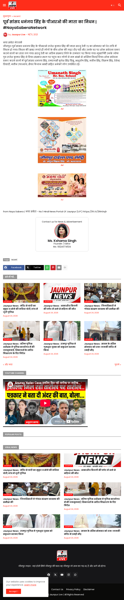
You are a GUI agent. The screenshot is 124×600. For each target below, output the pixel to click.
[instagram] (68, 574)
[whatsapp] (75, 574)
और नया (8, 364)
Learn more (30, 584)
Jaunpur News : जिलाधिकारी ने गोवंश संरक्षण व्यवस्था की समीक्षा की (101, 307)
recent (17, 16)
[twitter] (55, 574)
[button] (4, 5)
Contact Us (57, 589)
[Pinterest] (53, 267)
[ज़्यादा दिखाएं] (64, 267)
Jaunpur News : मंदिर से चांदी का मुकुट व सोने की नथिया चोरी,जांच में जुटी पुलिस (20, 309)
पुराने (117, 364)
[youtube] (62, 574)
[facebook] (48, 574)
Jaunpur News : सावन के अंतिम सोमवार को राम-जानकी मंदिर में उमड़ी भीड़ (100, 347)
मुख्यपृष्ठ (7, 16)
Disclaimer (89, 589)
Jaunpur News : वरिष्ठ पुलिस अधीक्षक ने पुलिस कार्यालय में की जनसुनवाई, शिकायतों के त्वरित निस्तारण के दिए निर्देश (18, 348)
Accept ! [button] (13, 591)
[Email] (59, 267)
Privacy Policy (73, 589)
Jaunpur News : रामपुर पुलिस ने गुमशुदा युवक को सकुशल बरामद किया (60, 347)
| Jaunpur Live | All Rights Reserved (66, 594)
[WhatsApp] (47, 267)
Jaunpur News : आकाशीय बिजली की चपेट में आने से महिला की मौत (61, 307)
